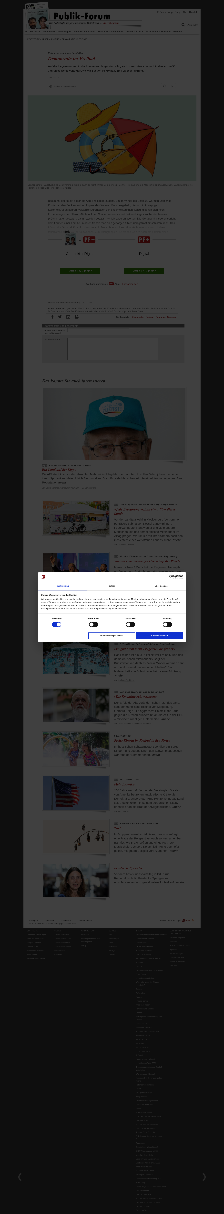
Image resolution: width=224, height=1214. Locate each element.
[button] (57, 618)
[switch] (93, 624)
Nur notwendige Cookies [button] (111, 636)
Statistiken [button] (130, 618)
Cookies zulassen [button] (159, 636)
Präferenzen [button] (93, 618)
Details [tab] (112, 586)
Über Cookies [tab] (161, 586)
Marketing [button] (167, 618)
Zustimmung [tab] (63, 586)
